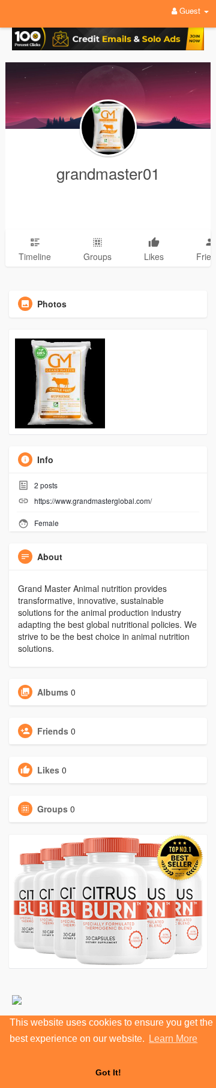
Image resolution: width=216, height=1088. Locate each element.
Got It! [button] (108, 1072)
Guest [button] (190, 10)
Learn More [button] (173, 1038)
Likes (48, 770)
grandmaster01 (108, 173)
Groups (52, 809)
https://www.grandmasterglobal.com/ (93, 500)
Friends (52, 731)
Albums (52, 692)
